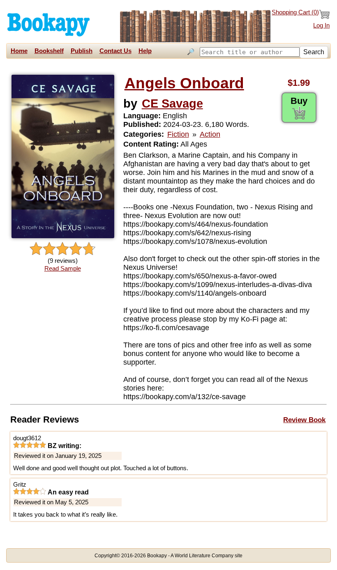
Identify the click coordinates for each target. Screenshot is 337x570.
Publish (81, 51)
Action (210, 134)
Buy (299, 101)
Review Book (304, 420)
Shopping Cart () (295, 12)
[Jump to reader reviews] (62, 249)
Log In (321, 25)
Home (19, 51)
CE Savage (172, 103)
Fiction (178, 134)
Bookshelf (49, 51)
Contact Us (115, 51)
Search (313, 51)
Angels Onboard (184, 83)
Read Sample (62, 268)
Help (145, 51)
